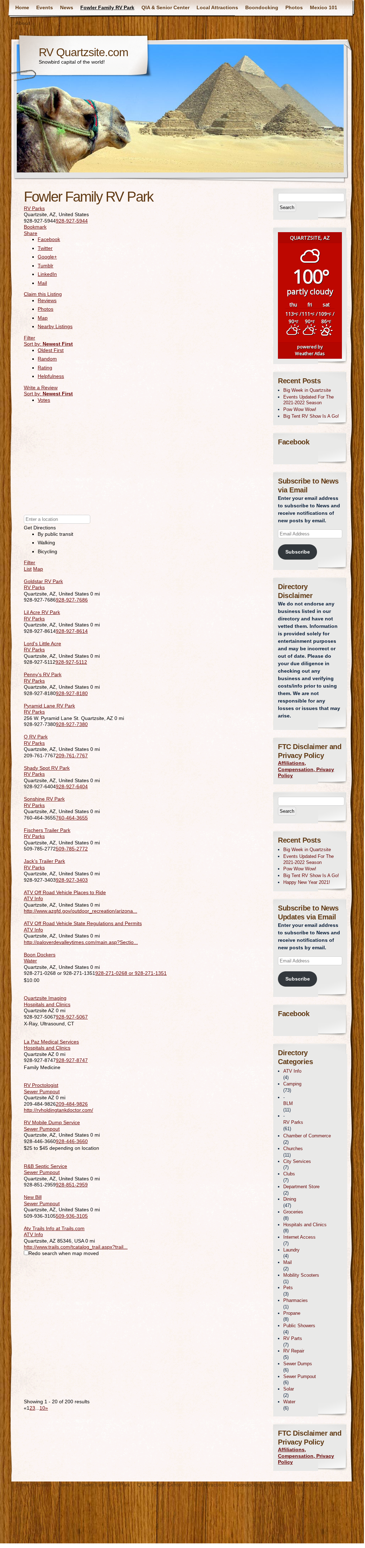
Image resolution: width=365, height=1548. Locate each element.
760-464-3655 (72, 818)
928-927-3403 (72, 880)
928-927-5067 (72, 1017)
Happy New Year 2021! (306, 882)
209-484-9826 (72, 1104)
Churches (293, 1148)
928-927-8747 (72, 1060)
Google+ (47, 257)
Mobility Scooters (301, 1275)
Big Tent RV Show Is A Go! (311, 416)
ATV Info (33, 898)
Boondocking (261, 7)
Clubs (289, 1173)
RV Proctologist (41, 1085)
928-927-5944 (72, 221)
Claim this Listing (43, 294)
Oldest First (51, 350)
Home (22, 7)
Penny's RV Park (42, 674)
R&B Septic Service (45, 1166)
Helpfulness (51, 376)
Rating (45, 367)
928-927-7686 (72, 600)
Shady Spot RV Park (47, 768)
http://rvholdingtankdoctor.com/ (58, 1110)
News (66, 7)
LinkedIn (47, 274)
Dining (289, 1199)
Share (30, 233)
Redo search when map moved (63, 1253)
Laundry (291, 1250)
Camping (292, 1084)
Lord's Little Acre (42, 643)
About (22, 23)
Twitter (45, 248)
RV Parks (34, 208)
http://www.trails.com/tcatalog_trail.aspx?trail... (76, 1247)
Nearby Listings (55, 326)
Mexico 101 (323, 7)
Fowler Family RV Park (107, 7)
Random (47, 359)
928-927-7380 (72, 724)
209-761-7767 (72, 755)
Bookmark (35, 227)
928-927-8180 (72, 693)
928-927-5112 (71, 662)
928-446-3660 (72, 1141)
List (28, 569)
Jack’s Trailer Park (44, 861)
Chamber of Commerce (307, 1135)
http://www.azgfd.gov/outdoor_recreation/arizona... (80, 911)
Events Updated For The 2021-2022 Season (308, 400)
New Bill (33, 1197)
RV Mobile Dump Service (52, 1122)
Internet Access (299, 1237)
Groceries (293, 1212)
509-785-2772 (72, 849)
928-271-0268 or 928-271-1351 (131, 973)
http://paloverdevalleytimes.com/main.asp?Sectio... (81, 942)
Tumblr (45, 265)
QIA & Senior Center (165, 7)
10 (42, 1408)
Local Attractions (217, 7)
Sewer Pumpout (42, 1091)
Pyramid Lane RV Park (49, 706)
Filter (29, 338)
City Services (297, 1161)
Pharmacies (295, 1300)
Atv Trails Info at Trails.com (54, 1228)
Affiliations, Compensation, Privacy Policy (306, 769)
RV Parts (292, 1338)
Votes (44, 400)
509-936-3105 (72, 1216)
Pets (288, 1287)
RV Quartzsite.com (83, 52)
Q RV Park (36, 737)
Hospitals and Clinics (47, 1004)
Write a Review (41, 387)
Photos (294, 7)
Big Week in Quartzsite (307, 390)
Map (43, 318)
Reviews (47, 300)
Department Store (301, 1186)
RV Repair (293, 1351)
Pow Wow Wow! (299, 409)
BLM (288, 1103)
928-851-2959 (72, 1184)
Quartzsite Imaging (45, 998)
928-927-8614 (72, 631)
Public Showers (299, 1325)
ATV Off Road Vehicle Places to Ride (65, 892)
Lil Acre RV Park (42, 612)
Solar (288, 1389)
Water (30, 961)
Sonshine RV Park (44, 799)
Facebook (49, 239)
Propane (291, 1313)
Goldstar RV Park (43, 581)
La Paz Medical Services (51, 1042)
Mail (42, 283)
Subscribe (297, 552)
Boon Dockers (39, 954)
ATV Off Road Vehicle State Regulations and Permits (83, 923)
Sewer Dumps (297, 1363)
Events (44, 7)
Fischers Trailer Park (47, 830)
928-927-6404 (72, 786)
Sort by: (48, 344)
